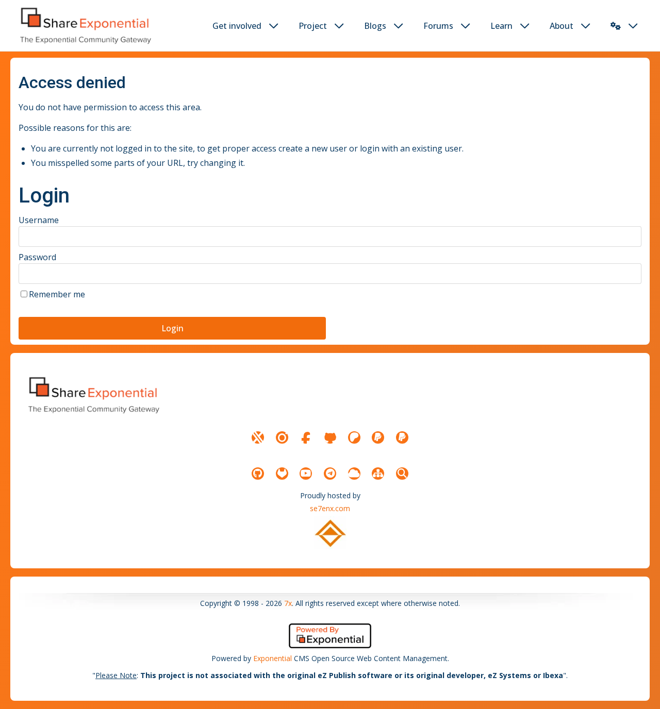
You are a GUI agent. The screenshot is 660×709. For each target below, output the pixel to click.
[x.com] (258, 437)
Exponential (272, 658)
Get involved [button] (236, 25)
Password (37, 257)
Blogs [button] (375, 25)
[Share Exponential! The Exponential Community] (84, 25)
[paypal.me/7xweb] (378, 437)
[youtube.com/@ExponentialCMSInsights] (306, 473)
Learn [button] (501, 25)
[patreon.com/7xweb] (354, 437)
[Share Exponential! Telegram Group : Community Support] (330, 473)
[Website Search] (402, 473)
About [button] (561, 25)
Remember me (57, 294)
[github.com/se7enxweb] (258, 473)
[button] (615, 26)
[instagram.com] (282, 437)
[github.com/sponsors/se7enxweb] (330, 437)
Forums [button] (438, 25)
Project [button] (313, 25)
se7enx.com (330, 508)
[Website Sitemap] (378, 473)
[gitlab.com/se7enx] (282, 473)
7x (288, 603)
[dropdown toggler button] (274, 26)
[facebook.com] (306, 437)
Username (39, 220)
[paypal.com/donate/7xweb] (402, 437)
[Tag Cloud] (354, 473)
